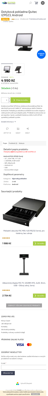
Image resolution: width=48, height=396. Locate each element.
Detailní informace (7, 122)
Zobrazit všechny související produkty (24, 305)
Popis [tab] (5, 143)
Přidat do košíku (22, 100)
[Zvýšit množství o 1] (9, 98)
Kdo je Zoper (5, 321)
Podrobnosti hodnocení (37, 19)
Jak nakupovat (6, 324)
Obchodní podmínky (8, 329)
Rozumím (35, 394)
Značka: (8, 21)
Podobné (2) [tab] (13, 143)
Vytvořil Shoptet (26, 383)
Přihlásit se (8, 373)
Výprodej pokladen (19, 179)
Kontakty (4, 327)
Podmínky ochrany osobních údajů (13, 332)
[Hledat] (30, 3)
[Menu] (42, 3)
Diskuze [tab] (21, 143)
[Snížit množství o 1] (9, 101)
